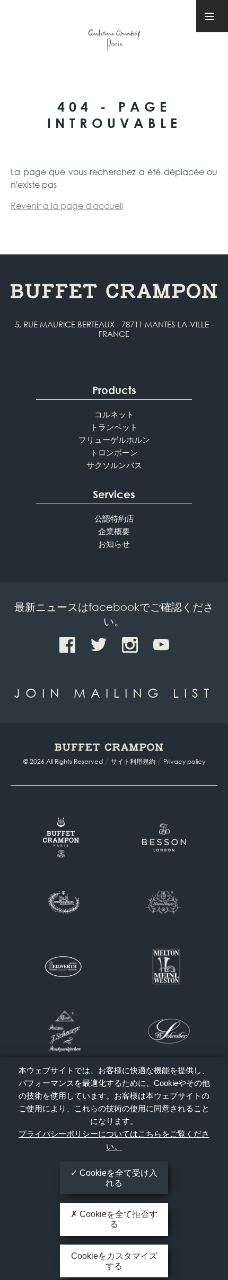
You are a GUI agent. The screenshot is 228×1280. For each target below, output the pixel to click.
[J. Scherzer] (62, 1031)
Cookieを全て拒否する (117, 1219)
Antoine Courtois (114, 41)
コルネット (114, 414)
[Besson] (165, 837)
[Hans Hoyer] (165, 902)
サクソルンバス (114, 465)
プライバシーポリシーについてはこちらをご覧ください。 (114, 1140)
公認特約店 (114, 518)
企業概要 (114, 531)
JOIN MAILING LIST (114, 692)
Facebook (67, 645)
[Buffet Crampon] (62, 837)
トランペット (114, 427)
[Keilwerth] (62, 966)
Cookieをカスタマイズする (114, 1260)
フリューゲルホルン (114, 439)
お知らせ (114, 543)
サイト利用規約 (133, 761)
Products (114, 390)
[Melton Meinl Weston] (165, 966)
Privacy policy (184, 761)
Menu (212, 16)
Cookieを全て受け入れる (117, 1177)
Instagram (130, 645)
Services (114, 494)
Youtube (161, 645)
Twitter (99, 645)
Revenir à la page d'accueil (67, 205)
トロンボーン (114, 452)
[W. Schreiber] (165, 1031)
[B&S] (62, 902)
